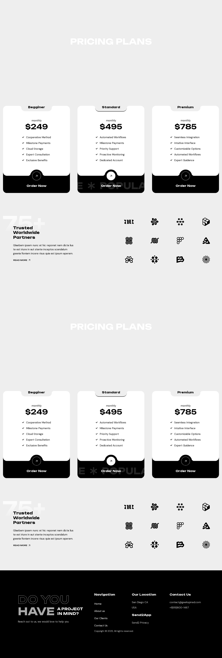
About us (99, 611)
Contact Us (101, 625)
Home (97, 603)
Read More (20, 260)
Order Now (37, 186)
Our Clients (101, 618)
